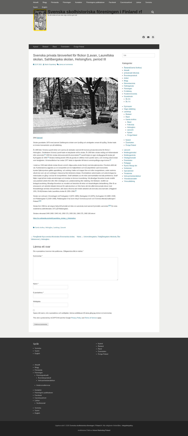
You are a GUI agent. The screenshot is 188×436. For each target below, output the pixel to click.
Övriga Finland (79, 47)
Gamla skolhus (40, 227)
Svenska (148, 2)
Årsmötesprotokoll (130, 75)
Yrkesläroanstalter (130, 179)
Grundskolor (128, 96)
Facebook (112, 2)
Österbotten (65, 47)
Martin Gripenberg (50, 64)
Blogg (45, 2)
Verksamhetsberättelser (132, 176)
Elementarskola (129, 83)
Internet (39, 138)
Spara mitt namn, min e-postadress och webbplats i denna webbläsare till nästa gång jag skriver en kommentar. (72, 313)
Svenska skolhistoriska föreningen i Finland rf (86, 425)
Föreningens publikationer (95, 2)
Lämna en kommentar (66, 64)
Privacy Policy (76, 318)
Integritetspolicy (127, 425)
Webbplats (37, 301)
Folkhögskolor (129, 86)
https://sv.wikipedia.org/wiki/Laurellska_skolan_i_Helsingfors (54, 218)
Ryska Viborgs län (130, 165)
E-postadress (38, 292)
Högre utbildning (129, 109)
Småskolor (128, 168)
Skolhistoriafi (40, 403)
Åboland (45, 47)
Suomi (35, 7)
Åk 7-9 (128, 101)
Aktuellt (35, 2)
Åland (55, 47)
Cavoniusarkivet (126, 2)
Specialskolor (128, 171)
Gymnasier (128, 106)
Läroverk (63, 227)
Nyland (35, 47)
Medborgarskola (129, 155)
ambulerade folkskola (131, 73)
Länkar (138, 2)
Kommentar (38, 256)
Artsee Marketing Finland (101, 430)
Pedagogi (127, 163)
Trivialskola (128, 173)
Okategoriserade (130, 158)
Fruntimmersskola (130, 94)
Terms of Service (91, 318)
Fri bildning (128, 91)
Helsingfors (49, 227)
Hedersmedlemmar (43, 385)
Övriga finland (132, 135)
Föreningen (67, 2)
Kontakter (78, 2)
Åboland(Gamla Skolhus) (133, 68)
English (44, 7)
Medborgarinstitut (130, 152)
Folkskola (130, 125)
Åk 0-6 (128, 99)
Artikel (126, 78)
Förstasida (55, 2)
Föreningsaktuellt (42, 375)
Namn (36, 284)
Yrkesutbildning (129, 181)
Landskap (56, 227)
